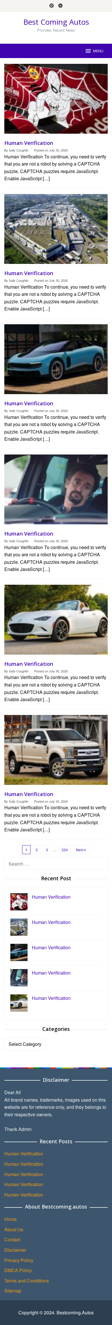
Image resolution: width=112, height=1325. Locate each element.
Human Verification (28, 142)
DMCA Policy (18, 1270)
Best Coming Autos (56, 22)
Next (79, 849)
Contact (12, 1239)
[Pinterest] (51, 6)
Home (10, 1219)
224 (65, 849)
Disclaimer (15, 1250)
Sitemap (12, 1290)
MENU (98, 50)
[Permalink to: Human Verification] (56, 101)
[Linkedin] (60, 6)
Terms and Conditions (26, 1280)
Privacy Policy (18, 1260)
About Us (13, 1229)
